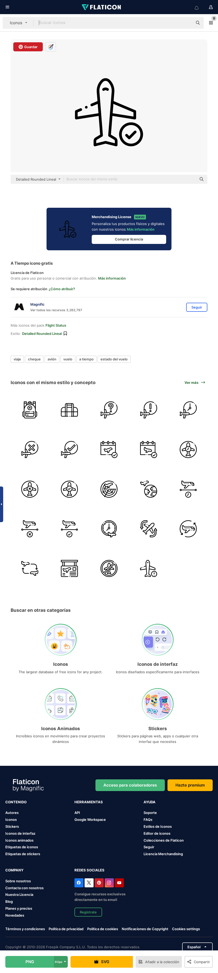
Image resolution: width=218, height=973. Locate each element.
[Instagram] (109, 882)
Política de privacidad (66, 929)
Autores (12, 812)
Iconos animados (19, 840)
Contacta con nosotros (24, 888)
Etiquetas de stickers (22, 854)
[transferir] (148, 529)
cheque (34, 359)
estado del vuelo (114, 359)
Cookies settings (186, 929)
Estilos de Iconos (158, 826)
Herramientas (88, 802)
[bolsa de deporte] (69, 410)
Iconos (11, 819)
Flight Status (55, 325)
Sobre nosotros (18, 881)
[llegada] (148, 449)
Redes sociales (89, 870)
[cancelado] (30, 449)
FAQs (148, 819)
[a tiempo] (69, 449)
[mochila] (30, 410)
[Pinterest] (99, 882)
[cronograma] (69, 568)
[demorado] (188, 410)
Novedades (14, 915)
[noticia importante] (148, 410)
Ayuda (150, 802)
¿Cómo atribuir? (62, 289)
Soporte (150, 812)
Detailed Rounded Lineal (42, 333)
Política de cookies (102, 929)
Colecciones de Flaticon (164, 840)
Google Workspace (90, 819)
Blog (9, 901)
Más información (140, 229)
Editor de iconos (157, 833)
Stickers (12, 826)
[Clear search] (186, 23)
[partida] (109, 449)
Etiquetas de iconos (21, 847)
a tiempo (86, 359)
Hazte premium (190, 785)
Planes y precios (18, 908)
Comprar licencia (129, 239)
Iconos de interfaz (20, 833)
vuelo (67, 359)
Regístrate (88, 912)
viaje (17, 359)
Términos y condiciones (25, 929)
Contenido (16, 802)
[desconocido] (109, 410)
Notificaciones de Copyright (145, 929)
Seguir (149, 847)
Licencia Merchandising (163, 854)
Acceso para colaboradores (130, 785)
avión (52, 359)
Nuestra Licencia (19, 894)
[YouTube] (119, 882)
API (77, 812)
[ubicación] (148, 489)
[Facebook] (78, 882)
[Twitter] (89, 882)
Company (14, 870)
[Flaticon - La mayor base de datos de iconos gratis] (102, 7)
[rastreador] (109, 489)
